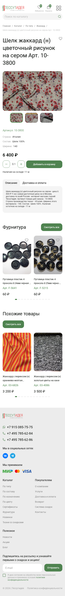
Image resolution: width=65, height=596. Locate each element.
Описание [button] (11, 182)
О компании (41, 486)
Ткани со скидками (13, 522)
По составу (9, 491)
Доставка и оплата (45, 496)
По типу (7, 486)
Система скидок (43, 507)
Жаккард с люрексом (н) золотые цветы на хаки (47, 378)
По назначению (11, 496)
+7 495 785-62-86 (20, 440)
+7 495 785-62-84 (20, 433)
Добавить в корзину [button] (44, 164)
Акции (6, 542)
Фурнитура (9, 512)
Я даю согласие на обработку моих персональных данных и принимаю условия (32, 577)
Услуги (38, 491)
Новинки (7, 517)
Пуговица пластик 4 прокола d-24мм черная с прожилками (16, 281)
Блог (5, 547)
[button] (60, 17)
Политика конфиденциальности (44, 588)
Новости (7, 537)
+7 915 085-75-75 (20, 427)
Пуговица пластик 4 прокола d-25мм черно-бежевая (46, 281)
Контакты (40, 512)
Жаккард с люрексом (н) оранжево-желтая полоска (16, 378)
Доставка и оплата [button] (34, 182)
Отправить (53, 567)
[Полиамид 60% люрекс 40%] (48, 352)
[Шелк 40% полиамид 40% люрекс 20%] (17, 352)
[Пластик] (17, 255)
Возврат (39, 501)
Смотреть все (51, 227)
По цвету (7, 501)
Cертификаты (10, 507)
